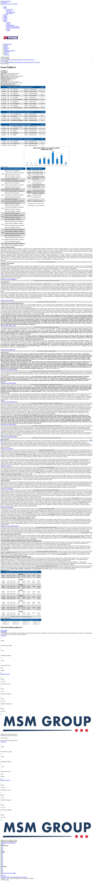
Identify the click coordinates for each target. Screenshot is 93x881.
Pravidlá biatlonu (10, 25)
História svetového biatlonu (12, 26)
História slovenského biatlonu (13, 27)
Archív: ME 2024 (14, 877)
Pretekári (5, 20)
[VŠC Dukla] (4, 630)
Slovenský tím (9, 13)
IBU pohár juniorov (10, 12)
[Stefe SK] (6, 48)
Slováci (5, 18)
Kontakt (8, 29)
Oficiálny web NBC (5, 877)
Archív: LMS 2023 (22, 877)
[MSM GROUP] (7, 44)
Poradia (5, 16)
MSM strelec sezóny (5, 674)
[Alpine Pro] (6, 54)
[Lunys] (5, 53)
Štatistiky (5, 17)
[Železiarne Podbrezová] (9, 50)
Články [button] (5, 8)
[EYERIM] (6, 52)
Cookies (8, 30)
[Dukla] (5, 46)
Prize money (3, 635)
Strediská (8, 22)
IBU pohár (8, 10)
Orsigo (7, 879)
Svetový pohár (9, 9)
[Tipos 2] (5, 49)
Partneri (8, 23)
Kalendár (5, 14)
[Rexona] (5, 45)
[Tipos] (10, 42)
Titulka (5, 6)
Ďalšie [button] (4, 21)
